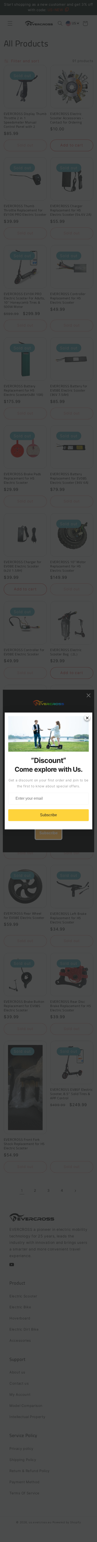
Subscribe (48, 815)
